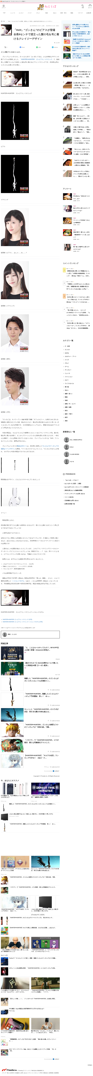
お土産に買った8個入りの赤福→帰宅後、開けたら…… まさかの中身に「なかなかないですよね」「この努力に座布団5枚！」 (82, 87)
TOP (4, 13)
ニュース (12, 13)
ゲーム (67, 366)
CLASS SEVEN (74, 454)
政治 (66, 410)
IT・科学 (67, 346)
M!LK (71, 447)
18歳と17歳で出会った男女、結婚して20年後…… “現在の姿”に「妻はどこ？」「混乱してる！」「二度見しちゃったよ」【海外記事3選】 (82, 132)
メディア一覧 (5, 1073)
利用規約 (90, 1065)
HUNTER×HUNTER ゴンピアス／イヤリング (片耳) (17, 619)
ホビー (67, 380)
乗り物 (67, 387)
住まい (55, 13)
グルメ (38, 13)
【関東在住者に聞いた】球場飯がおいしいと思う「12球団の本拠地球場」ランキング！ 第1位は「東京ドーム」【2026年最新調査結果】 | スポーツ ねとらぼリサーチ (78, 276)
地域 (46, 13)
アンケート (67, 189)
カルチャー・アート (70, 356)
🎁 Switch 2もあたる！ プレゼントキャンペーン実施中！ (13, 1)
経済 (66, 417)
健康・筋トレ (69, 393)
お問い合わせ (23, 1073)
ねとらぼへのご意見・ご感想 (72, 483)
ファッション (69, 376)
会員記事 (88, 13)
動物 (72, 13)
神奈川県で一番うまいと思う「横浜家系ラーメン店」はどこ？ (81, 234)
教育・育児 (63, 13)
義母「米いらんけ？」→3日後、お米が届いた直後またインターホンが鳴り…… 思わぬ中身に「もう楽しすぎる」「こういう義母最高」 (81, 121)
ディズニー (68, 370)
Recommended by (48, 771)
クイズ (29, 13)
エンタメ (21, 13)
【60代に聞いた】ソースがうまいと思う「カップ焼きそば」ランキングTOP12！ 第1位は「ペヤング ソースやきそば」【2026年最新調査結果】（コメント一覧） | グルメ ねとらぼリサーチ (79, 302)
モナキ (72, 461)
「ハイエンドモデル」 (18, 581)
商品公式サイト (22, 446)
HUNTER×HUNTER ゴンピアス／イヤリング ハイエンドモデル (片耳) (23, 622)
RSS (41, 1073)
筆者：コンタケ (12, 634)
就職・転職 (68, 407)
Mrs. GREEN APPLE (76, 440)
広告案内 (17, 1073)
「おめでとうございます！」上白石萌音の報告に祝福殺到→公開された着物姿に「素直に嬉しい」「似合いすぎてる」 (81, 165)
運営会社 (45, 1073)
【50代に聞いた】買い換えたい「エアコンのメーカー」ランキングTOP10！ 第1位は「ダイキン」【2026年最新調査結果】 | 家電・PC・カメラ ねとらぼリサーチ (78, 328)
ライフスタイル (69, 383)
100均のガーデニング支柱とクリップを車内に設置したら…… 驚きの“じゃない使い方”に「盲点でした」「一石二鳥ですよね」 (82, 176)
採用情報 (51, 1073)
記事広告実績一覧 (69, 504)
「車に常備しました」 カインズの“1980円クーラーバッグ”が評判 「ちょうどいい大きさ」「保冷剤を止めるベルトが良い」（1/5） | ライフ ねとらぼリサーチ (78, 315)
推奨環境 (56, 1073)
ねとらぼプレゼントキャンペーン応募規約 (76, 487)
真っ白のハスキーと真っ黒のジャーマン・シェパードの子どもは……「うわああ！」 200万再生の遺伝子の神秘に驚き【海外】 (81, 98)
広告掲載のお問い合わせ (71, 500)
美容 (66, 420)
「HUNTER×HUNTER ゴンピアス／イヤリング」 (36, 59)
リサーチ (80, 13)
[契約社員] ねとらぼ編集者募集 (72, 490)
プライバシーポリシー (33, 1073)
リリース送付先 (68, 497)
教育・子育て (69, 414)
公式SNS (11, 1073)
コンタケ (57, 42)
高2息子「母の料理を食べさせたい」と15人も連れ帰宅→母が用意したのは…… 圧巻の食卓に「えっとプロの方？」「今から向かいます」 (82, 76)
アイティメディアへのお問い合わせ (74, 493)
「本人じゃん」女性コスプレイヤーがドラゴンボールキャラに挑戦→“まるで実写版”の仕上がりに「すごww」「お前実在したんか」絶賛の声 (82, 154)
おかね (67, 353)
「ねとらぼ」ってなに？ (71, 480)
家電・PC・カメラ (70, 404)
